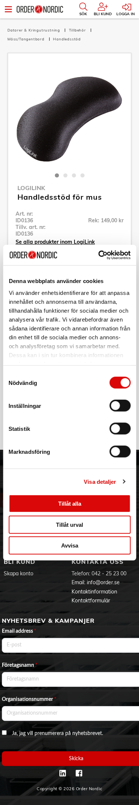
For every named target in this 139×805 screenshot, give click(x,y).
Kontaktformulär (91, 600)
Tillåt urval (69, 524)
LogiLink (31, 188)
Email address (19, 631)
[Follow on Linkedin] (63, 773)
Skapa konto (18, 573)
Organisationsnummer (29, 699)
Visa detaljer (100, 481)
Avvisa (69, 545)
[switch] (119, 406)
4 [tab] (82, 175)
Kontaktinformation (94, 591)
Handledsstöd (67, 39)
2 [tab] (65, 175)
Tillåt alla (69, 503)
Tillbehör (78, 30)
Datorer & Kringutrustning (34, 30)
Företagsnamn (19, 665)
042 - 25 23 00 (109, 573)
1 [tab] (57, 175)
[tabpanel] (69, 115)
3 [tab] (74, 175)
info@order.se (103, 582)
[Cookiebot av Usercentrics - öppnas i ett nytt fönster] (98, 255)
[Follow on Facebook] (79, 773)
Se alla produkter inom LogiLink (55, 242)
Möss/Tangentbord (26, 39)
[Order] (40, 9)
